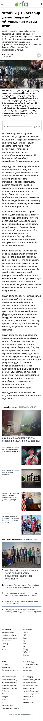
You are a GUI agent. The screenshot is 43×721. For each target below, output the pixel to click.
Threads (5, 699)
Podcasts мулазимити (10, 670)
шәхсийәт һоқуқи (29, 682)
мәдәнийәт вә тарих (9, 638)
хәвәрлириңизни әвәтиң (10, 708)
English (26, 655)
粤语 (25, 635)
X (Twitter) (5, 691)
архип (4, 649)
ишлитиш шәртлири (30, 685)
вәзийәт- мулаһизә (9, 635)
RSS (3, 702)
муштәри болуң (7, 705)
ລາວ (24, 644)
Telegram (5, 697)
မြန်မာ (25, 638)
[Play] (5, 127)
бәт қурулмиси (28, 702)
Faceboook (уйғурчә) (9, 680)
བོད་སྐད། (25, 649)
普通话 (25, 632)
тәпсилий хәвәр (7, 632)
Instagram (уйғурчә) (9, 685)
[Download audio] (39, 126)
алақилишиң (27, 670)
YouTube (5, 694)
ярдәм (25, 699)
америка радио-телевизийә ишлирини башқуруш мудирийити (31, 691)
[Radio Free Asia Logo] (21, 3)
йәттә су (5, 644)
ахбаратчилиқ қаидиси (31, 680)
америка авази (28, 697)
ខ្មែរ (24, 646)
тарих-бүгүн (6, 641)
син (3, 646)
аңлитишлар (6, 667)
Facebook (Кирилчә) (9, 682)
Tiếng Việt (26, 652)
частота (5, 664)
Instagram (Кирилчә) (9, 688)
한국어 (25, 641)
